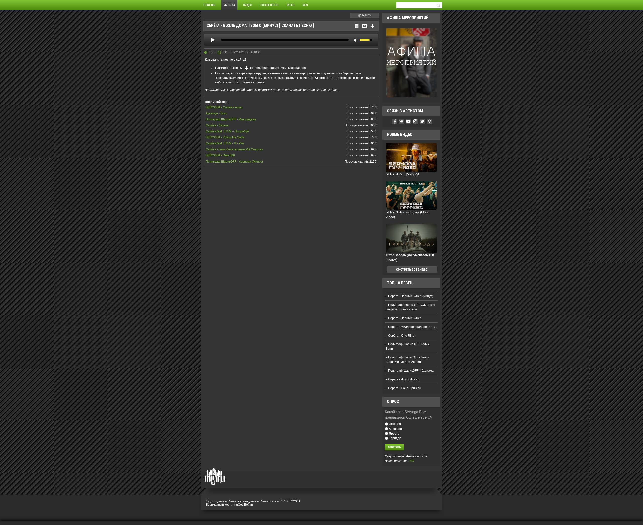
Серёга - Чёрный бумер (405, 318)
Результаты (394, 456)
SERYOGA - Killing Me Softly (225, 137)
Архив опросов (416, 456)
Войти (248, 504)
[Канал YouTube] (408, 121)
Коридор (395, 438)
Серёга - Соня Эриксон (404, 388)
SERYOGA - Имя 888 (220, 155)
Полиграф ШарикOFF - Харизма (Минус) (234, 161)
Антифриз (396, 429)
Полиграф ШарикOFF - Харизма (411, 370)
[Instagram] (415, 121)
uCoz (239, 504)
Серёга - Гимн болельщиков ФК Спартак (234, 149)
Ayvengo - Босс (216, 113)
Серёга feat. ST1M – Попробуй (227, 131)
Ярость (394, 433)
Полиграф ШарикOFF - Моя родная (231, 119)
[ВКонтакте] (401, 121)
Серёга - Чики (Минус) (403, 379)
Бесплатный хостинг (220, 504)
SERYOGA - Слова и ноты (224, 107)
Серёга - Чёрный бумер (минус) (410, 296)
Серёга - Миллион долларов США (412, 327)
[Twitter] (422, 121)
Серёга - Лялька (217, 125)
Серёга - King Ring (401, 335)
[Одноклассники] (429, 121)
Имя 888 (395, 424)
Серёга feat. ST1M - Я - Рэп (225, 143)
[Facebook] (394, 121)
